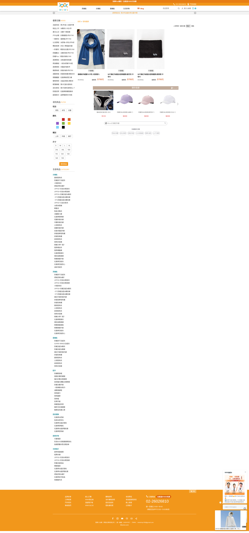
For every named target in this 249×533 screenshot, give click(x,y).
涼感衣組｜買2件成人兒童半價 (63, 25)
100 (69, 150)
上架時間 (176, 26)
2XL (56, 150)
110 (56, 154)
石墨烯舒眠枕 (59, 426)
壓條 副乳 (148, 133)
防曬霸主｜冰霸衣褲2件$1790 (63, 53)
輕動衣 (56, 208)
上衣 (56, 136)
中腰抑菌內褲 (59, 222)
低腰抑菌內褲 (59, 219)
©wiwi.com (124, 525)
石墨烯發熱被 (59, 431)
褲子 (69, 136)
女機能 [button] (98, 9)
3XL (62, 150)
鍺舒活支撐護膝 (59, 407)
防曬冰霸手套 (59, 385)
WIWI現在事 (89, 500)
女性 (63, 110)
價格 (192, 26)
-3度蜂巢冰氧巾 (59, 387)
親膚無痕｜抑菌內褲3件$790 (63, 70)
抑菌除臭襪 (58, 236)
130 (68, 154)
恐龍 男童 (131, 133)
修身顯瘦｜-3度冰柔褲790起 (63, 63)
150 (62, 158)
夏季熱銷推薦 (59, 452)
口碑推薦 (68, 500)
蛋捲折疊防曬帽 (59, 376)
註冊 (189, 8)
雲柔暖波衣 (58, 247)
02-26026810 (181, 4)
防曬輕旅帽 (58, 373)
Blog (142, 9)
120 (62, 154)
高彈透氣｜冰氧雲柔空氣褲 (62, 60)
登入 (185, 8)
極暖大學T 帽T (59, 245)
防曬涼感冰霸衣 (59, 346)
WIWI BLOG (89, 505)
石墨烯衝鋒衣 (59, 253)
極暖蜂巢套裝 (59, 325)
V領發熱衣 (58, 183)
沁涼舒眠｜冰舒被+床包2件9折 (63, 42)
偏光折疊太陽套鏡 (60, 379)
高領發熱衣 (58, 239)
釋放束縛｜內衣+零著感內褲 (62, 46)
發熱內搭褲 (58, 242)
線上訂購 (88, 497)
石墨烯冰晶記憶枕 (60, 423)
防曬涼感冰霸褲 (59, 349)
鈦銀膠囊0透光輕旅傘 (61, 444)
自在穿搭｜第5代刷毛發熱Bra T (64, 88)
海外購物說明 (110, 500)
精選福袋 (57, 466)
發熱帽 (56, 399)
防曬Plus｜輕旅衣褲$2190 (62, 56)
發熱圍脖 (57, 396)
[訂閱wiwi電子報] (131, 518)
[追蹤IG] (117, 518)
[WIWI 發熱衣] (63, 7)
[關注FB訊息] (112, 518)
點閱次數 (182, 26)
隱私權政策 (109, 505)
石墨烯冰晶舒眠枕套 (61, 428)
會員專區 (129, 497)
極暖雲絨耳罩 (59, 404)
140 (56, 158)
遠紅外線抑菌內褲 (60, 297)
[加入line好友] (126, 518)
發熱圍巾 (57, 393)
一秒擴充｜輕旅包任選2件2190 (63, 49)
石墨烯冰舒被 (59, 417)
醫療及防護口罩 (59, 410)
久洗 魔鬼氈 (139, 133)
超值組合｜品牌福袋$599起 (62, 95)
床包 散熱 (123, 133)
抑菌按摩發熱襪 (59, 233)
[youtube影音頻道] (122, 518)
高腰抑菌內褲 (59, 228)
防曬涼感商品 (59, 463)
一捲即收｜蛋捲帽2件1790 (62, 39)
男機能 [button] (84, 9)
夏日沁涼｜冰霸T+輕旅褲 (61, 32)
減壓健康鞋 (58, 390)
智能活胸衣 (58, 211)
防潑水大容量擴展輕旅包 (62, 442)
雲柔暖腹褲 (58, 250)
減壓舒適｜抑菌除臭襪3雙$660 (64, 74)
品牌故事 (68, 497)
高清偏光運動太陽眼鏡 (62, 382)
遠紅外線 (116, 123)
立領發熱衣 (58, 225)
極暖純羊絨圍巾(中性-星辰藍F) (89, 74)
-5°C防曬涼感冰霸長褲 (62, 197)
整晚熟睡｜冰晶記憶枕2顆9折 (63, 81)
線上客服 (129, 502)
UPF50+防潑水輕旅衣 (62, 189)
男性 (56, 110)
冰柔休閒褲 (58, 206)
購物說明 (109, 497)
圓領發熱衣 (58, 178)
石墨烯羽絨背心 (59, 264)
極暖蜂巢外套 (59, 259)
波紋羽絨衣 (58, 267)
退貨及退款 (109, 502)
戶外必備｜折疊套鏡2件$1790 (63, 35)
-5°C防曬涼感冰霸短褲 (62, 200)
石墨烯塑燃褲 (59, 217)
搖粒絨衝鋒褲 (59, 256)
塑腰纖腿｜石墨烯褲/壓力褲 (62, 77)
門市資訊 (193, 4)
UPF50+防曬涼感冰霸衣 (62, 194)
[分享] (136, 518)
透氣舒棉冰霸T (59, 186)
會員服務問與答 (131, 500)
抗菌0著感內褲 (59, 231)
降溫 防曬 (115, 133)
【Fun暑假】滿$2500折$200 (124, 13)
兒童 (69, 110)
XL (69, 145)
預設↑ (188, 26)
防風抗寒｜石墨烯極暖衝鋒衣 (63, 91)
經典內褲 (57, 455)
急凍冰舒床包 (59, 420)
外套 (63, 136)
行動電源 (57, 439)
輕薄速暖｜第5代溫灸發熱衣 (62, 84)
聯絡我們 (68, 505)
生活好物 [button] (126, 9)
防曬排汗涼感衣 (59, 180)
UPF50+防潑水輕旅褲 (62, 192)
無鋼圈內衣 (58, 480)
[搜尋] (178, 8)
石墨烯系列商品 (59, 477)
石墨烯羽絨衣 (59, 261)
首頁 (79, 21)
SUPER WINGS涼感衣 (62, 344)
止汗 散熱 (156, 133)
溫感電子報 (89, 502)
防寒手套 (57, 401)
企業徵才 (129, 505)
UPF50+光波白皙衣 (61, 203)
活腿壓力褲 (58, 214)
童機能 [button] (112, 9)
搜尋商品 (64, 164)
